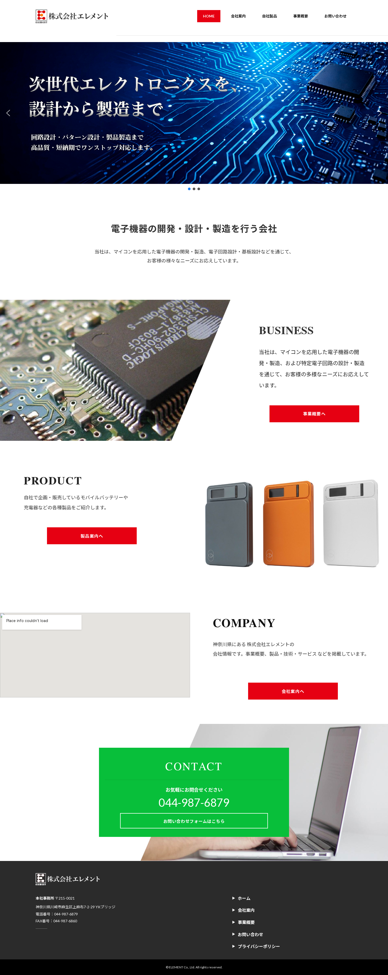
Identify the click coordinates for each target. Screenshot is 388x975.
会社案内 (246, 910)
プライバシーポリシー (259, 946)
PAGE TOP (374, 941)
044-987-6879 (194, 802)
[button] (8, 113)
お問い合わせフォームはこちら (194, 821)
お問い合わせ (250, 934)
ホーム (244, 898)
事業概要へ (314, 413)
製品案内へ (92, 535)
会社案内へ (293, 691)
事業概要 (246, 922)
